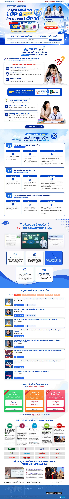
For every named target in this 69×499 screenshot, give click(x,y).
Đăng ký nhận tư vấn (55, 39)
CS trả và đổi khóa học (39, 487)
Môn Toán (17, 294)
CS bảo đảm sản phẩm (39, 488)
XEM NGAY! (13, 409)
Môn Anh (32, 294)
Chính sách (38, 485)
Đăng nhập (48, 1)
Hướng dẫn (28, 485)
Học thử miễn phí (31, 305)
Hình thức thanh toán (29, 489)
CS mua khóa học (28, 487)
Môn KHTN (40, 294)
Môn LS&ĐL (49, 294)
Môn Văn (25, 294)
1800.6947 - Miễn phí (21, 1)
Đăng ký (53, 1)
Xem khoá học (20, 305)
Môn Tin (57, 294)
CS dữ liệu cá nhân (29, 488)
